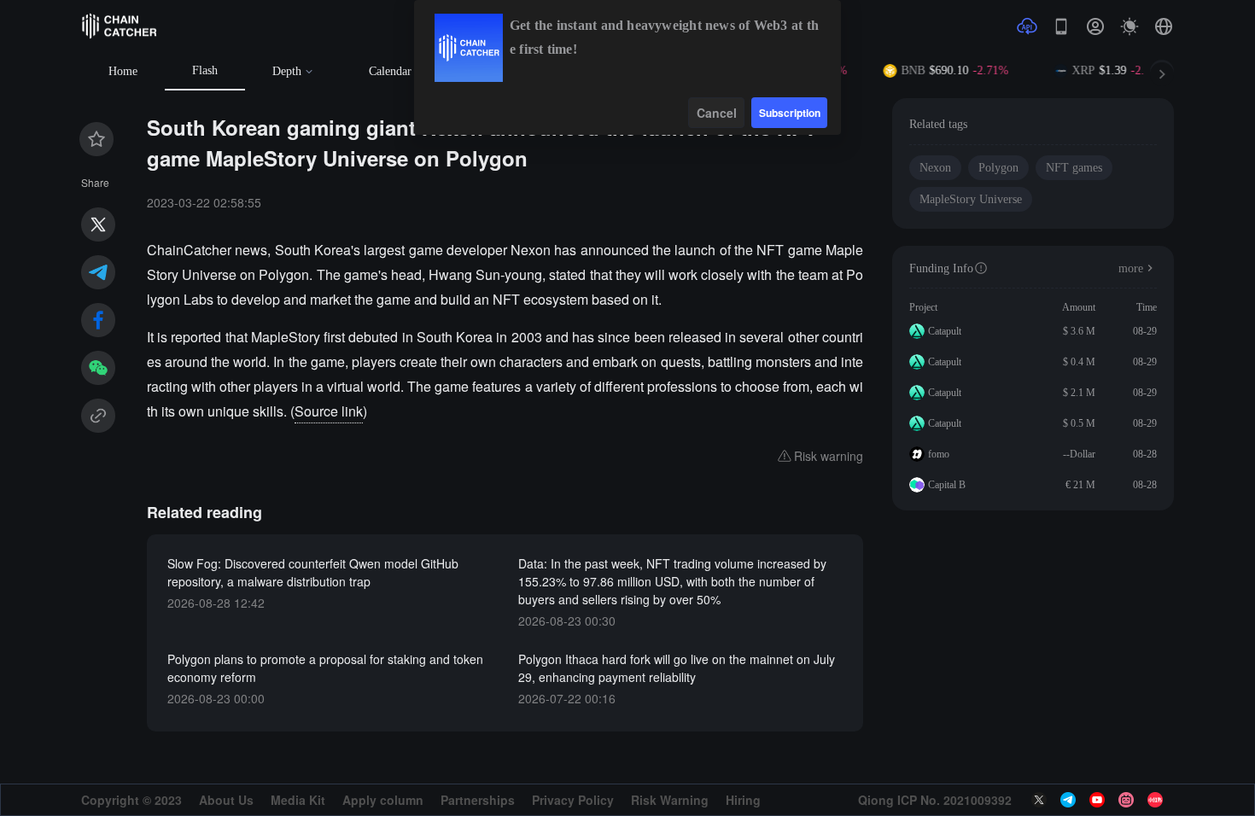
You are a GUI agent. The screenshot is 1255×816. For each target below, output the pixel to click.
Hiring (743, 799)
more (1130, 268)
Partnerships (478, 799)
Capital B (947, 485)
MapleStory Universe (970, 199)
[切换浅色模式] (1129, 26)
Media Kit (298, 799)
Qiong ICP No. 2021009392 (935, 799)
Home (122, 71)
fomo (938, 454)
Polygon (998, 167)
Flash (205, 70)
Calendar (390, 71)
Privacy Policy (573, 799)
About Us (226, 799)
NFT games (1074, 167)
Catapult (944, 331)
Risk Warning (670, 799)
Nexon (935, 167)
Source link (329, 411)
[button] (1163, 26)
